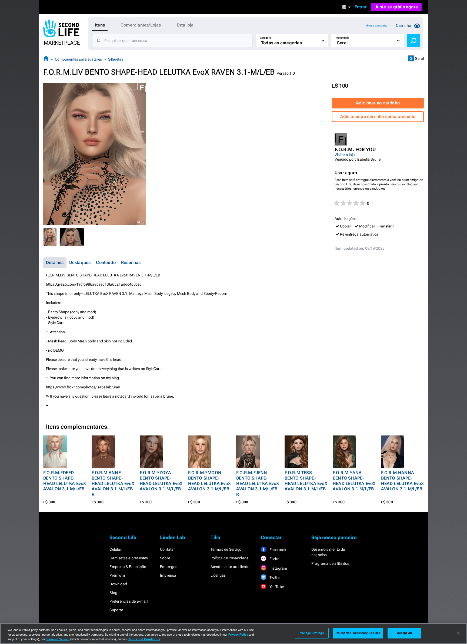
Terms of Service (57, 639)
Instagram (277, 568)
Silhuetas (115, 59)
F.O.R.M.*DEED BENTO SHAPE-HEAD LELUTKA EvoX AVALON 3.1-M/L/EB (64, 480)
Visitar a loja (345, 155)
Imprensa (168, 575)
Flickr (273, 559)
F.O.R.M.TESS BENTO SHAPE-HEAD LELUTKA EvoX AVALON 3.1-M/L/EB (306, 480)
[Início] (46, 59)
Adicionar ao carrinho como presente (378, 116)
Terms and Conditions (144, 639)
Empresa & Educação (127, 566)
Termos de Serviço (226, 549)
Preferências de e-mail (128, 601)
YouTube (276, 586)
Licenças (218, 575)
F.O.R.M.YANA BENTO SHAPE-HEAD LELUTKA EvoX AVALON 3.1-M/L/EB (354, 480)
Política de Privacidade (230, 558)
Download (118, 584)
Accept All (404, 633)
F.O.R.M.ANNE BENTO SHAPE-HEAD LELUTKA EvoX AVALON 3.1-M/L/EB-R (113, 483)
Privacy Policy (238, 634)
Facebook (277, 549)
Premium (117, 575)
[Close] (458, 633)
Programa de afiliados (330, 563)
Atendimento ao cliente (230, 566)
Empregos (169, 566)
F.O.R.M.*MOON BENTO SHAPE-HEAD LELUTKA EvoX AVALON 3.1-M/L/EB (209, 480)
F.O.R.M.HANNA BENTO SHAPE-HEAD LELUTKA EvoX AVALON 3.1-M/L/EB (402, 480)
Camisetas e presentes (128, 558)
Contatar (167, 549)
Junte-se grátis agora (396, 6)
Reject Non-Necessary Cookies (358, 633)
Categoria (265, 37)
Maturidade (342, 37)
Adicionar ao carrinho (378, 102)
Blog (113, 592)
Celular (115, 549)
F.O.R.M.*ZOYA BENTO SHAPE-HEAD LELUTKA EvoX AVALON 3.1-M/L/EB (161, 480)
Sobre (165, 558)
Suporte (116, 610)
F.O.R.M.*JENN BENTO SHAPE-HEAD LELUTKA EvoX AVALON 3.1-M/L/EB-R (257, 483)
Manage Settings (312, 633)
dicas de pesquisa (376, 25)
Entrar (361, 6)
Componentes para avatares (78, 59)
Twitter (274, 577)
